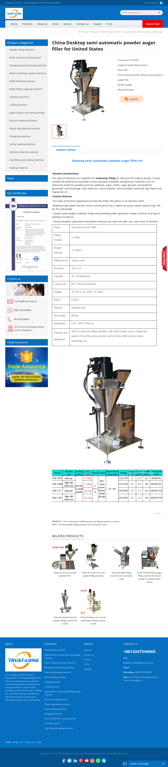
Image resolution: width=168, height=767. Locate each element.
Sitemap (88, 669)
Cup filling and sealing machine (26, 159)
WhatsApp (98, 760)
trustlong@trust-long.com (25, 301)
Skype (104, 760)
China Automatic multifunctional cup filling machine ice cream (91, 521)
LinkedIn (75, 760)
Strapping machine (19, 136)
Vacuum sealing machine (23, 120)
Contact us (149, 2)
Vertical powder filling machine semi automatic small (83, 524)
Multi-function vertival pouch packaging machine (23, 59)
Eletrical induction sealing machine (21, 153)
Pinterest (81, 760)
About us (42, 23)
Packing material (18, 167)
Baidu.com (30, 742)
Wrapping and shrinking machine (27, 65)
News (55, 23)
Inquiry (98, 23)
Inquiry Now (152, 23)
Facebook (63, 760)
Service (67, 23)
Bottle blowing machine (22, 81)
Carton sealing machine (22, 144)
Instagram (92, 760)
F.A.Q (109, 23)
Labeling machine (19, 96)
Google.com (17, 742)
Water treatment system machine (27, 73)
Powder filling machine (110, 31)
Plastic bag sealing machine (24, 128)
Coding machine (18, 104)
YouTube (86, 760)
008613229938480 (22, 310)
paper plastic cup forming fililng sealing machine (25, 114)
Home (14, 23)
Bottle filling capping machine (25, 89)
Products (27, 23)
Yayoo (39, 742)
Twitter (69, 760)
